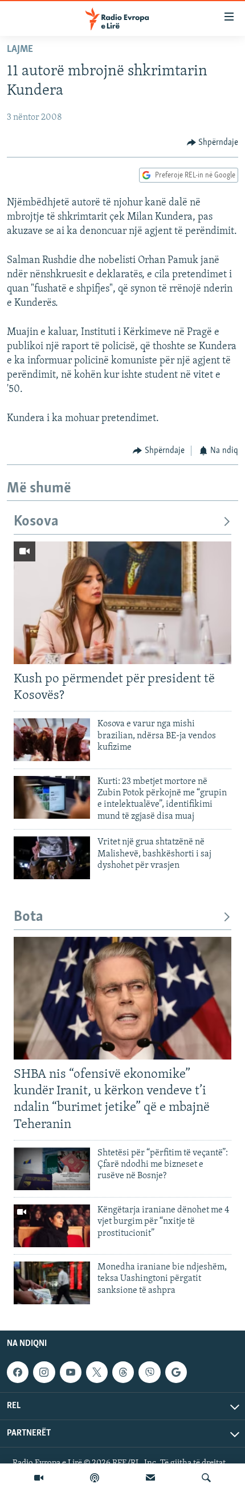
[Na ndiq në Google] (176, 1372)
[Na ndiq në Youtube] (70, 1372)
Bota (28, 917)
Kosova (36, 521)
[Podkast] (94, 1477)
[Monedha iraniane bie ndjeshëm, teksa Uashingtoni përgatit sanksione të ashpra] (52, 1282)
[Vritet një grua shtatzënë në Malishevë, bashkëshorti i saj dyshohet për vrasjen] (52, 857)
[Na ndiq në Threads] (123, 1372)
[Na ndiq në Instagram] (44, 1372)
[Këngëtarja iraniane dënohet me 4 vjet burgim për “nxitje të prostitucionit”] (52, 1225)
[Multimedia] (39, 1477)
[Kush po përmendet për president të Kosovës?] (122, 602)
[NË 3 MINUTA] (150, 1477)
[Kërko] (206, 1477)
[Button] (213, 142)
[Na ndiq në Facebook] (17, 1372)
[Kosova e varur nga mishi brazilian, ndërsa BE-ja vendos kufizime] (52, 739)
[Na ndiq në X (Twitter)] (97, 1372)
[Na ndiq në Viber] (149, 1372)
